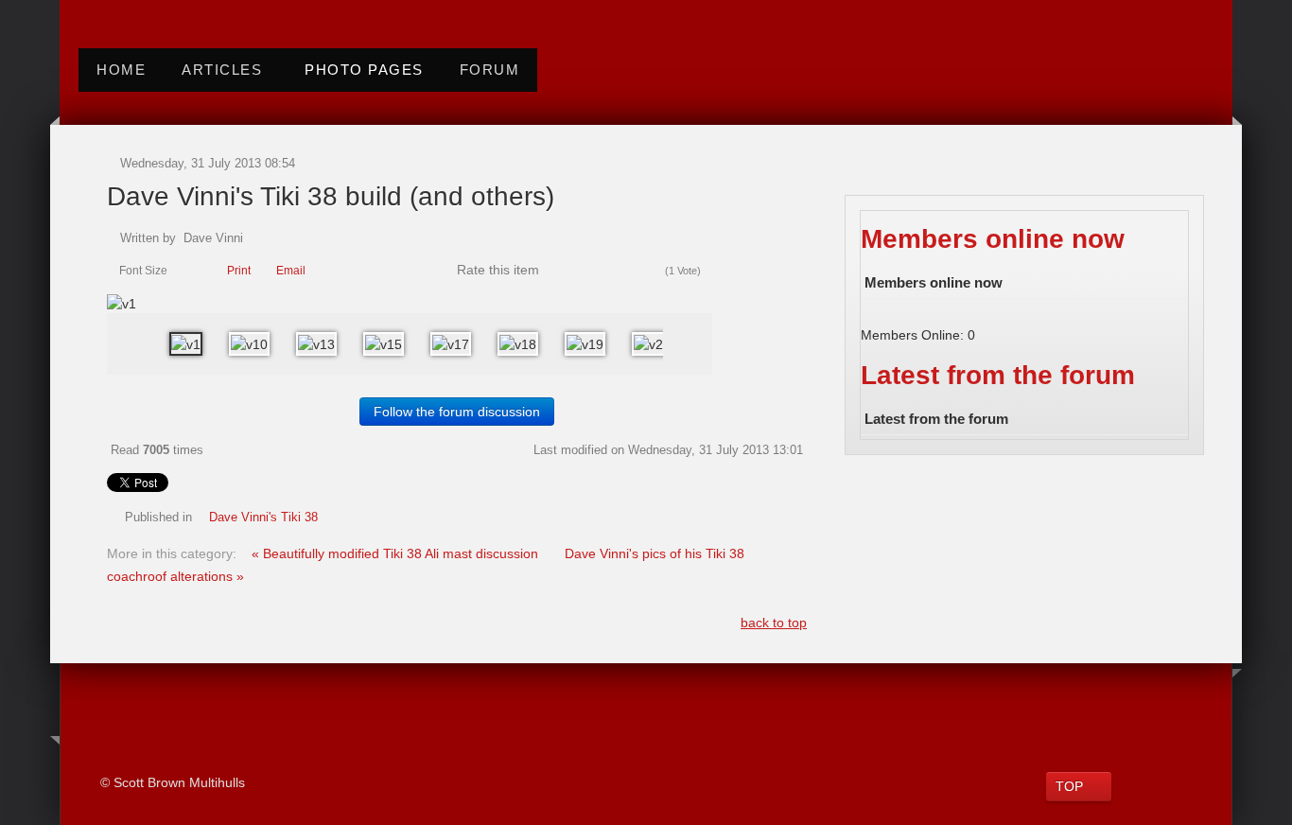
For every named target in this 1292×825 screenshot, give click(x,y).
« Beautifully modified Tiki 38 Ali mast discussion (397, 553)
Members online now (993, 239)
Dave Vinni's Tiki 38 (263, 517)
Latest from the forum (998, 375)
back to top (774, 622)
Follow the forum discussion (457, 411)
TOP (1069, 786)
